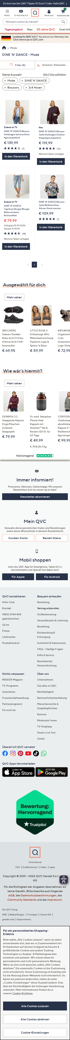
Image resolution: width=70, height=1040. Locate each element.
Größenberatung (46, 614)
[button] (7, 13)
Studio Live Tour (46, 732)
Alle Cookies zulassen (35, 1006)
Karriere (41, 714)
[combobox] (31, 21)
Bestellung (43, 602)
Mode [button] (11, 80)
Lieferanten (8, 636)
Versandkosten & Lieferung (52, 620)
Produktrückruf (10, 642)
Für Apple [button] (18, 577)
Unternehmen (45, 679)
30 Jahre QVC (46, 29)
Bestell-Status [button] (52, 538)
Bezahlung (43, 626)
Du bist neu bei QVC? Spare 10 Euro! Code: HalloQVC (34, 3)
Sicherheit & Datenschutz (51, 642)
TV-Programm (10, 685)
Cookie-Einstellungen (35, 1032)
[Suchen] (63, 21)
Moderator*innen (47, 720)
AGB (11, 895)
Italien (43, 867)
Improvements (24, 919)
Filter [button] (20, 65)
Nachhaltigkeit (45, 691)
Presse (6, 630)
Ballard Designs (17, 914)
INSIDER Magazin (12, 679)
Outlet (41, 738)
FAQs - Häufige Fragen (50, 648)
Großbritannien (30, 867)
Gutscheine (8, 691)
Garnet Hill (45, 914)
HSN (4, 914)
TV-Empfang (44, 726)
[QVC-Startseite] (4, 48)
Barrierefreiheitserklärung (52, 697)
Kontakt (6, 608)
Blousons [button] (13, 87)
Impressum (54, 899)
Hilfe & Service (45, 655)
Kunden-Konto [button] (18, 538)
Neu (29, 29)
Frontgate (32, 914)
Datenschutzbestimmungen (38, 895)
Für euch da (8, 709)
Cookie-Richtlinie (22, 993)
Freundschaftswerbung (15, 697)
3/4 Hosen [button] (35, 87)
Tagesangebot (14, 29)
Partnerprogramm (12, 703)
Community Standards (21, 899)
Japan (52, 867)
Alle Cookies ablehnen (35, 1019)
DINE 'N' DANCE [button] (35, 80)
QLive (5, 624)
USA (17, 867)
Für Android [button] (52, 577)
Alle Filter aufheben (54, 74)
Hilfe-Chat (8, 602)
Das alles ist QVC (47, 685)
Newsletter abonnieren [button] (35, 496)
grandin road (8, 919)
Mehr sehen (14, 297)
